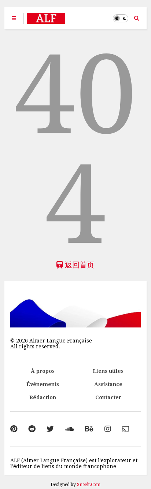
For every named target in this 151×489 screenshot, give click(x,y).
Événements (42, 384)
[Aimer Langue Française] (46, 20)
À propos (43, 371)
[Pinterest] (13, 429)
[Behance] (89, 429)
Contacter (108, 397)
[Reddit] (32, 429)
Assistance (108, 384)
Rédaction (42, 397)
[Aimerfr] (125, 429)
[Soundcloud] (69, 429)
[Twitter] (50, 429)
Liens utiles (108, 371)
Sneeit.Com (88, 484)
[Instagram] (107, 429)
